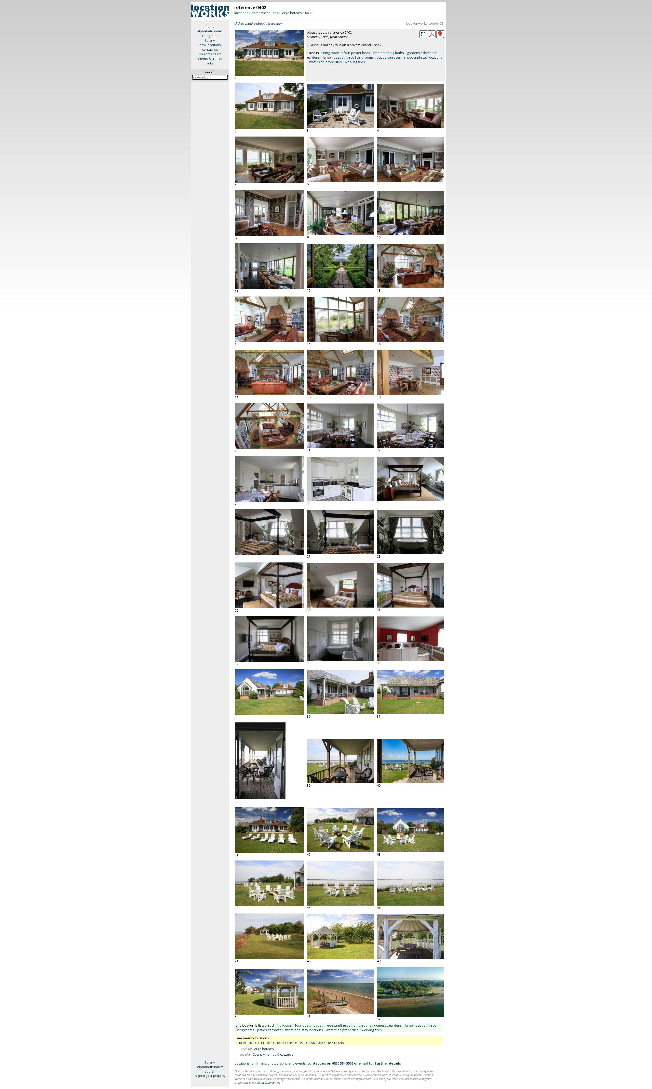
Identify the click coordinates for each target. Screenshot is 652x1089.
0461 (331, 1042)
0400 (239, 1042)
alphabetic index (210, 31)
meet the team (210, 54)
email (363, 1063)
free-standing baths (388, 52)
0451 (290, 1042)
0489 (341, 1042)
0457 (321, 1042)
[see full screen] (423, 34)
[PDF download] (432, 36)
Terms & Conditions (269, 1082)
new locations (210, 45)
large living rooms (360, 57)
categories (210, 35)
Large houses (263, 1048)
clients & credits (210, 58)
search (210, 1071)
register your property (210, 1076)
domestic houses (265, 12)
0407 (250, 1042)
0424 (270, 1042)
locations (241, 12)
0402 (308, 12)
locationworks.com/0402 (424, 23)
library (210, 40)
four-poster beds (357, 52)
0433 (280, 1042)
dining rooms (330, 52)
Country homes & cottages (273, 1054)
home (210, 26)
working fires (355, 62)
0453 (301, 1042)
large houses (291, 12)
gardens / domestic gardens (380, 1025)
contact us (210, 49)
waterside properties (325, 62)
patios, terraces (389, 57)
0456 (311, 1042)
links (210, 63)
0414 (260, 1042)
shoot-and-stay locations (423, 57)
